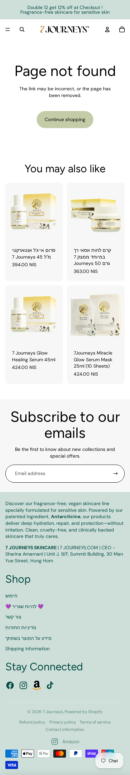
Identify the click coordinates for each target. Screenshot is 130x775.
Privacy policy (62, 722)
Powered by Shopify (84, 711)
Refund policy (32, 722)
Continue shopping (65, 119)
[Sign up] (116, 474)
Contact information (65, 729)
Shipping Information (27, 649)
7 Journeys (53, 711)
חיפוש (11, 596)
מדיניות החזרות (20, 627)
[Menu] (7, 29)
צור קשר (13, 617)
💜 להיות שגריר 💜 (24, 606)
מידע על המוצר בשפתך (28, 638)
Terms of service (95, 722)
